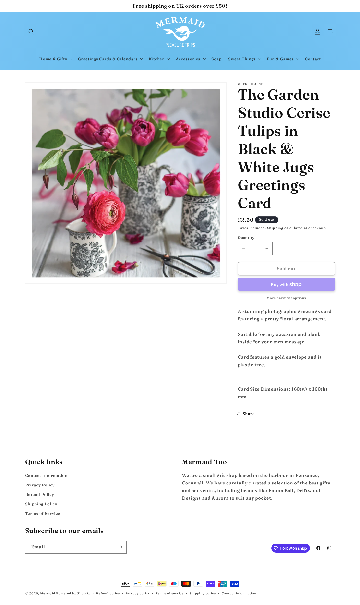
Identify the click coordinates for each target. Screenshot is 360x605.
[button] (31, 31)
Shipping (275, 228)
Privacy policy (138, 593)
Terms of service (170, 593)
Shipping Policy (41, 503)
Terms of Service (42, 513)
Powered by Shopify (73, 593)
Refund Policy (39, 494)
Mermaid (47, 593)
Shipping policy (202, 593)
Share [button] (249, 413)
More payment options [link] (286, 298)
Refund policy (108, 593)
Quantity (246, 237)
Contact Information (46, 475)
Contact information (239, 593)
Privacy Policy (40, 485)
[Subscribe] (120, 547)
